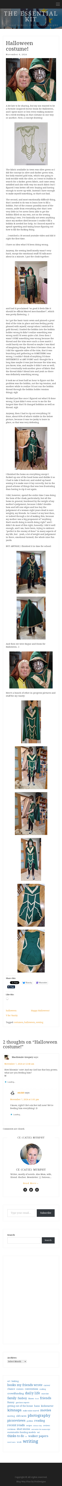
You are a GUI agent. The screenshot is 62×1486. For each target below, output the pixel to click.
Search (11, 1235)
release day (37, 1426)
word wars (11, 1442)
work (19, 1442)
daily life (32, 1393)
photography (39, 1415)
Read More (31, 1183)
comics (20, 1389)
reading (39, 1420)
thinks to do (15, 1436)
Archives (12, 1358)
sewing (39, 1022)
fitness (31, 1398)
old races (21, 1416)
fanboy (22, 1398)
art (8, 1381)
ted (38, 1432)
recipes (29, 1426)
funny (10, 1402)
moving (11, 1416)
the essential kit (31, 16)
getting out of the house (20, 1406)
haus (37, 1406)
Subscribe (45, 1213)
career (47, 1385)
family (11, 1398)
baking (15, 1381)
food (37, 1399)
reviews (46, 1425)
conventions (31, 1389)
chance (11, 1389)
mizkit (21, 1093)
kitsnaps (14, 1410)
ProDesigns (40, 1481)
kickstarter (47, 1406)
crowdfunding (15, 1393)
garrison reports (22, 1403)
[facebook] (25, 1190)
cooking (42, 1389)
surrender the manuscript (40, 1429)
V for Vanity (12, 1015)
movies (45, 1410)
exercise (45, 1394)
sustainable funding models (21, 1432)
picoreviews (16, 1420)
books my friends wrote (24, 1385)
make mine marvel (31, 1411)
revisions (11, 1429)
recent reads (16, 1425)
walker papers (38, 1436)
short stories (23, 1429)
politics (30, 1421)
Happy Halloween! (40, 1010)
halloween (11, 1010)
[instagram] (37, 1190)
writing (30, 1441)
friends (45, 1398)
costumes (18, 1022)
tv (26, 1436)
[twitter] (31, 1190)
